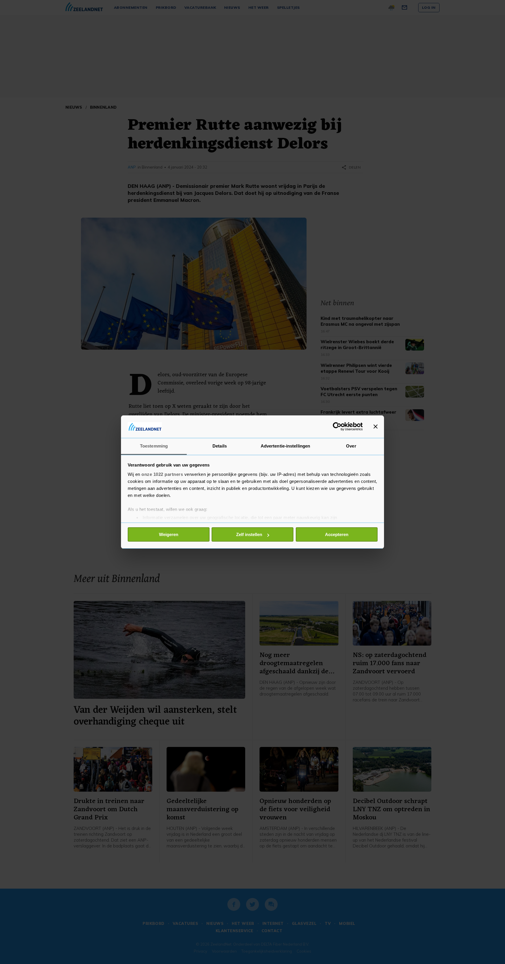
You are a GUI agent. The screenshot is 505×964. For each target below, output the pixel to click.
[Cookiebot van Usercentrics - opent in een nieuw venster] (337, 426)
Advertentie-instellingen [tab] (285, 445)
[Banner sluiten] (375, 426)
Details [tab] (219, 445)
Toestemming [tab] (154, 445)
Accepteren (336, 534)
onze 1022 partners (162, 474)
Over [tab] (351, 445)
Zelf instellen (249, 534)
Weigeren (168, 534)
